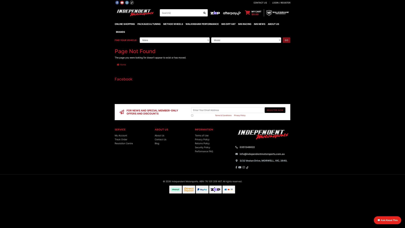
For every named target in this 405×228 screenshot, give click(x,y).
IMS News (259, 24)
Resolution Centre (124, 143)
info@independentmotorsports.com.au (262, 153)
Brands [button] (120, 32)
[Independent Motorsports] (135, 12)
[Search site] (205, 12)
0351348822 (247, 147)
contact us (260, 2)
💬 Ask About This (387, 220)
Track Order (121, 139)
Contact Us (160, 139)
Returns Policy (202, 143)
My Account (121, 135)
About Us (273, 24)
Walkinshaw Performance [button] (202, 24)
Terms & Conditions (223, 115)
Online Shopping (125, 24)
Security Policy (202, 147)
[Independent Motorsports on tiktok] (132, 2)
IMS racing (244, 24)
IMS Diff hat (228, 24)
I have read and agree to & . (220, 115)
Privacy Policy (240, 115)
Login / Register (281, 2)
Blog (157, 143)
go (286, 40)
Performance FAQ (204, 151)
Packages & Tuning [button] (149, 24)
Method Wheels (173, 24)
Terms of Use (202, 135)
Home (122, 64)
